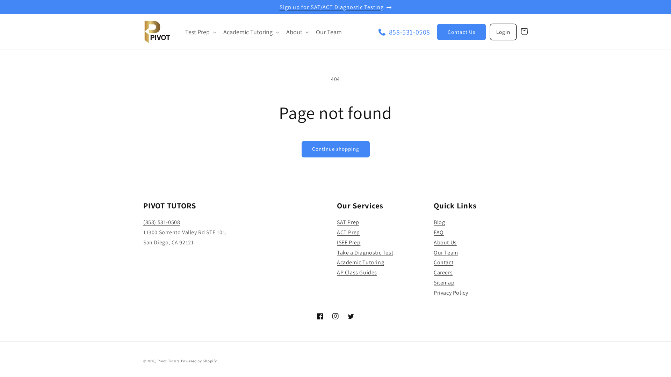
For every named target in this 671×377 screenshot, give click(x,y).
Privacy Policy (451, 292)
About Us (445, 242)
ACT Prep (348, 232)
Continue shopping (335, 149)
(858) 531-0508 (161, 222)
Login (503, 32)
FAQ (439, 232)
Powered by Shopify (199, 360)
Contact (443, 262)
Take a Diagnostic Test (365, 252)
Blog (439, 222)
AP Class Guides (357, 272)
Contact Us (461, 32)
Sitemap (444, 282)
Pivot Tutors (169, 360)
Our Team (446, 252)
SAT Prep (348, 222)
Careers (443, 272)
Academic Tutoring (360, 262)
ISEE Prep (348, 242)
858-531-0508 (409, 32)
